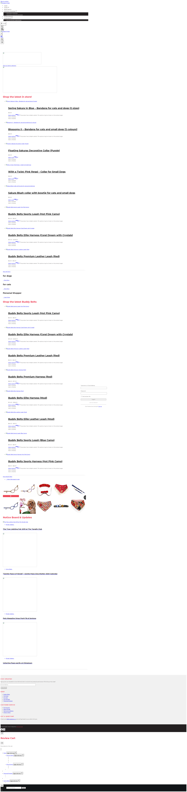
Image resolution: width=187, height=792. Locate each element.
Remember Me (86, 396)
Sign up (100, 406)
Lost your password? (93, 402)
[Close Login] (2, 733)
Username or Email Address (88, 385)
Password (83, 391)
